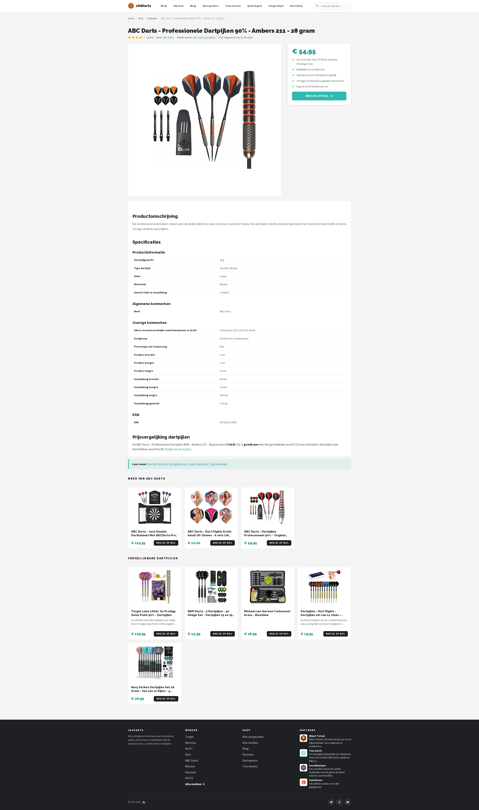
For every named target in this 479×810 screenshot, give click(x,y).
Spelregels (254, 5)
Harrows (190, 772)
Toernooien (233, 5)
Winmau (190, 743)
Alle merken (250, 743)
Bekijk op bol (317, 95)
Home (131, 18)
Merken (179, 5)
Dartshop (296, 5)
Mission (190, 766)
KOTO (189, 778)
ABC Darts (168, 37)
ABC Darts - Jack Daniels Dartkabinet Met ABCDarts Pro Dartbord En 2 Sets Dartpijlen (153, 535)
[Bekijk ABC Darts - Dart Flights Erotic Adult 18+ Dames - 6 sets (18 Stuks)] (211, 507)
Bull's (189, 748)
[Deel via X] (331, 802)
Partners (248, 754)
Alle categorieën (253, 737)
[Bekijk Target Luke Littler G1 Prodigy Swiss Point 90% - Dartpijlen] (154, 587)
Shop (164, 5)
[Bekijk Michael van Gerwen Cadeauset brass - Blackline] (267, 587)
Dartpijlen (152, 18)
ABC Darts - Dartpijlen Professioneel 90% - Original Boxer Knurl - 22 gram (265, 535)
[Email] (347, 802)
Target (189, 737)
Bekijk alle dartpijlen (178, 449)
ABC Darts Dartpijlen (204, 37)
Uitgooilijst (276, 5)
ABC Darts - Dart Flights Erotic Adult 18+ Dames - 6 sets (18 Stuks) (210, 535)
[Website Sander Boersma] (143, 802)
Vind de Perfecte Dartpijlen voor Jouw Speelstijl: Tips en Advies (187, 464)
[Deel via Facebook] (339, 802)
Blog (193, 5)
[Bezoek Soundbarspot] (303, 767)
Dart (188, 754)
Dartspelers (211, 5)
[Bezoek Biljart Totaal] (303, 738)
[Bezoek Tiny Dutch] (303, 753)
